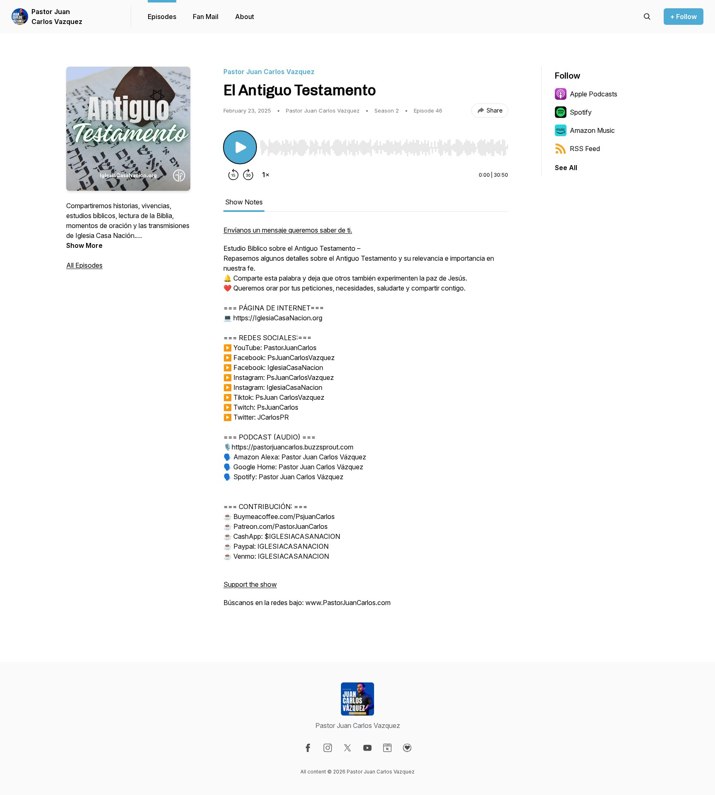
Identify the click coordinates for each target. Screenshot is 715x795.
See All (566, 167)
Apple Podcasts (593, 94)
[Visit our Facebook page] (308, 748)
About (244, 16)
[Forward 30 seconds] (248, 174)
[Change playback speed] (265, 174)
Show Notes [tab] (244, 202)
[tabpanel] (365, 420)
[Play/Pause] (240, 147)
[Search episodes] (647, 17)
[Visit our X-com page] (347, 748)
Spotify (581, 112)
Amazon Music (592, 130)
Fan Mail (205, 16)
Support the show (250, 584)
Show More (84, 245)
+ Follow (683, 16)
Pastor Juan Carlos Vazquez (56, 16)
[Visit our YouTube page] (367, 748)
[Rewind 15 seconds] (233, 174)
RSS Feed (585, 148)
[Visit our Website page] (387, 748)
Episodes (162, 16)
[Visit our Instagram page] (328, 748)
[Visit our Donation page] (407, 748)
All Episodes (84, 265)
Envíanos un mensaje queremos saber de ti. (287, 230)
